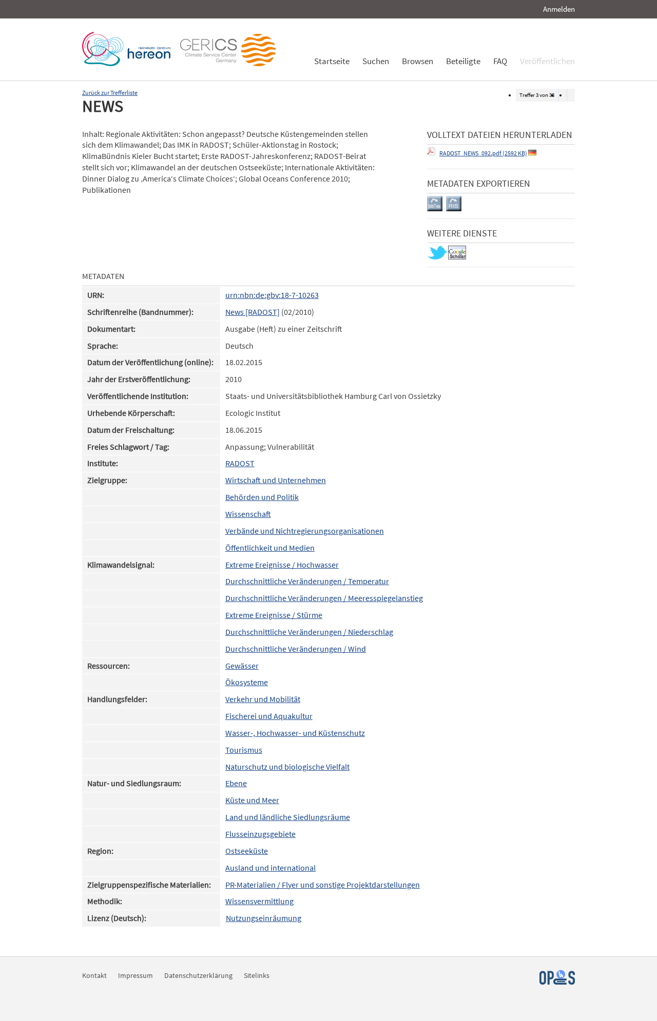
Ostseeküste (246, 851)
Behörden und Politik (262, 497)
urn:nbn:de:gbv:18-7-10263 (272, 295)
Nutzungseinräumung (263, 918)
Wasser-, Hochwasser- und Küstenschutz (295, 733)
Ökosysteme (246, 682)
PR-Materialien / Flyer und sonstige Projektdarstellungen (322, 885)
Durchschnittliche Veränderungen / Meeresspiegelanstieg (324, 598)
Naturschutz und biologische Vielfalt (287, 767)
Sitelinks (256, 975)
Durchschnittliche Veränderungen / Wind (295, 649)
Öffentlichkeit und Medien (270, 548)
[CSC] (230, 63)
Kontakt (94, 975)
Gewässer (242, 666)
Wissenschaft (248, 514)
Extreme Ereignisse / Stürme (273, 615)
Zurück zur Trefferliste (110, 92)
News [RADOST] (252, 312)
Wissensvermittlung (259, 901)
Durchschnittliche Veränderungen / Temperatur (307, 581)
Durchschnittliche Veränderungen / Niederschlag (309, 632)
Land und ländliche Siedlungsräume (287, 817)
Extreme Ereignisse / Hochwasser (282, 565)
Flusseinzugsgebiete (260, 834)
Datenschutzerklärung (198, 975)
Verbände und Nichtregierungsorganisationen (304, 531)
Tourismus (243, 750)
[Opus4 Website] (557, 982)
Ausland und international (270, 868)
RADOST (240, 463)
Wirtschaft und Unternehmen (275, 480)
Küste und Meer (252, 800)
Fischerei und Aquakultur (269, 716)
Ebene (236, 783)
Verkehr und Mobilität (262, 699)
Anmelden (559, 9)
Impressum (135, 975)
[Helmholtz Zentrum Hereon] (129, 63)
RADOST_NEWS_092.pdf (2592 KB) (483, 153)
